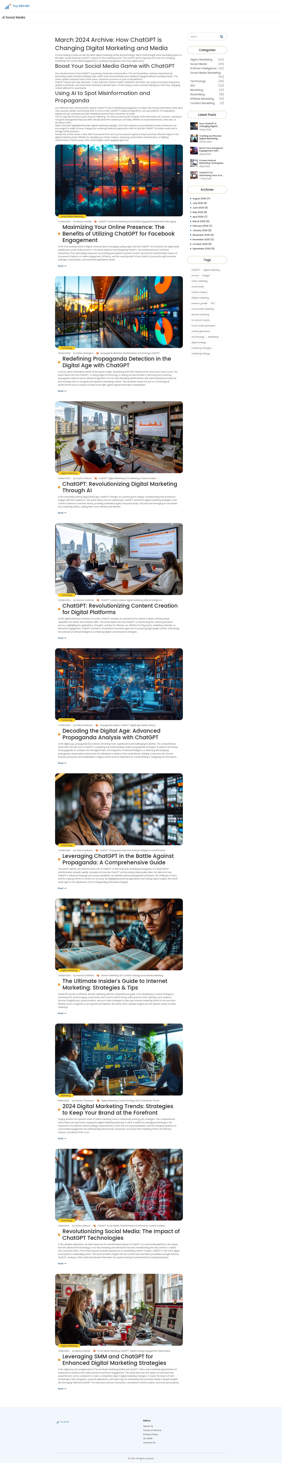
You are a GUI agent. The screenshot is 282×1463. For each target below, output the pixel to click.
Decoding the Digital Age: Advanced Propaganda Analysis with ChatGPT (111, 734)
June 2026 (200, 207)
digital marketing (135, 600)
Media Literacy (148, 725)
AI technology (144, 353)
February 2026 (202, 225)
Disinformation (158, 850)
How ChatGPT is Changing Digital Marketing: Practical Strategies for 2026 (210, 125)
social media (198, 286)
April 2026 (200, 216)
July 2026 (200, 203)
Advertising (197, 94)
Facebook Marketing (118, 221)
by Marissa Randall (82, 221)
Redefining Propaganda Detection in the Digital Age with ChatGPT (116, 362)
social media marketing (203, 308)
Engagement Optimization (157, 1350)
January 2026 (202, 230)
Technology (66, 348)
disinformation (130, 353)
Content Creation (148, 478)
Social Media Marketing (72, 216)
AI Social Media (13, 17)
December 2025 (203, 235)
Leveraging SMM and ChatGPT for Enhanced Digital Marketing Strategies (114, 1360)
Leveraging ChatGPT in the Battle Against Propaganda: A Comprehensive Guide (118, 859)
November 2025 (203, 239)
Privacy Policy (150, 1434)
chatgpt (206, 275)
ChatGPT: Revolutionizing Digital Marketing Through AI (119, 487)
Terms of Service (152, 1430)
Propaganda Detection (120, 850)
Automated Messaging (165, 221)
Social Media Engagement (140, 221)
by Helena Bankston (83, 725)
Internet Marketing (110, 975)
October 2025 (202, 244)
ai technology (198, 336)
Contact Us (149, 1442)
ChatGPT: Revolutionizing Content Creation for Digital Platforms (120, 609)
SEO (121, 975)
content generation (201, 331)
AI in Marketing (132, 478)
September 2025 (204, 248)
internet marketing (200, 314)
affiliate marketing (200, 297)
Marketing (66, 1095)
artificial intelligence (152, 600)
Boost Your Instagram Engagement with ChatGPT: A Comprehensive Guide (211, 149)
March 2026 (201, 221)
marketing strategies (201, 348)
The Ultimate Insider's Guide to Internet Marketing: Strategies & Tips (114, 984)
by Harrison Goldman (83, 600)
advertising (213, 336)
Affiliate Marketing (202, 99)
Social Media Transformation (121, 1225)
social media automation (203, 325)
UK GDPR (147, 1438)
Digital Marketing (69, 473)
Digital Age (135, 725)
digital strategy (199, 342)
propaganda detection (111, 353)
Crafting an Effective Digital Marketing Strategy (210, 137)
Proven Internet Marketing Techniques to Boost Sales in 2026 (211, 162)
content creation (118, 600)
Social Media (198, 64)
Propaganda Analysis (110, 725)
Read (61, 265)
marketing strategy (201, 353)
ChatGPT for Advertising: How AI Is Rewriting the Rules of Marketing (211, 174)
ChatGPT (103, 221)
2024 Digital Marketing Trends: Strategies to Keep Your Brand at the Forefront (117, 1110)
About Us (148, 1426)
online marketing (200, 281)
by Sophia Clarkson (82, 478)
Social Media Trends (149, 1100)
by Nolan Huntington (83, 353)
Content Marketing (202, 103)
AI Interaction (141, 1225)
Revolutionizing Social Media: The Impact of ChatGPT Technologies (121, 1235)
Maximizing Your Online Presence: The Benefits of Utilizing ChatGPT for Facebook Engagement (118, 233)
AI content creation (201, 320)
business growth (199, 303)
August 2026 (201, 198)
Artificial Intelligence (141, 850)
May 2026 (200, 212)
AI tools (195, 275)
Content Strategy (132, 975)
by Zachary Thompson (83, 1100)
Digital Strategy (137, 1350)
